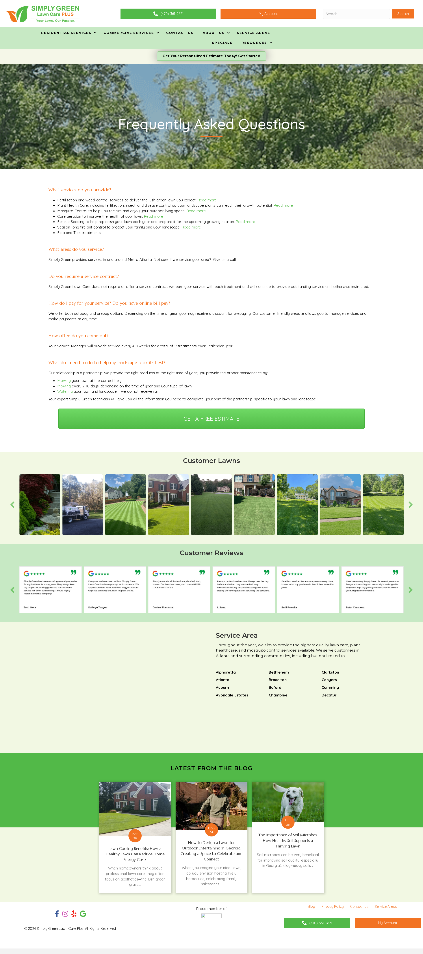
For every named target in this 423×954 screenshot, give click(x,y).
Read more (207, 200)
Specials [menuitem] (222, 43)
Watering (65, 391)
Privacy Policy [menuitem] (332, 906)
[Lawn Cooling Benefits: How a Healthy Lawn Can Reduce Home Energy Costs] (135, 837)
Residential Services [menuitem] (66, 33)
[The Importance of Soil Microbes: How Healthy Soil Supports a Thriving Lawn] (288, 837)
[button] (403, 13)
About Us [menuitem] (214, 33)
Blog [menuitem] (311, 906)
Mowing (64, 380)
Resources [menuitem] (254, 43)
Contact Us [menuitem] (180, 33)
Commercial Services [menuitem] (129, 33)
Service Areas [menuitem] (253, 33)
